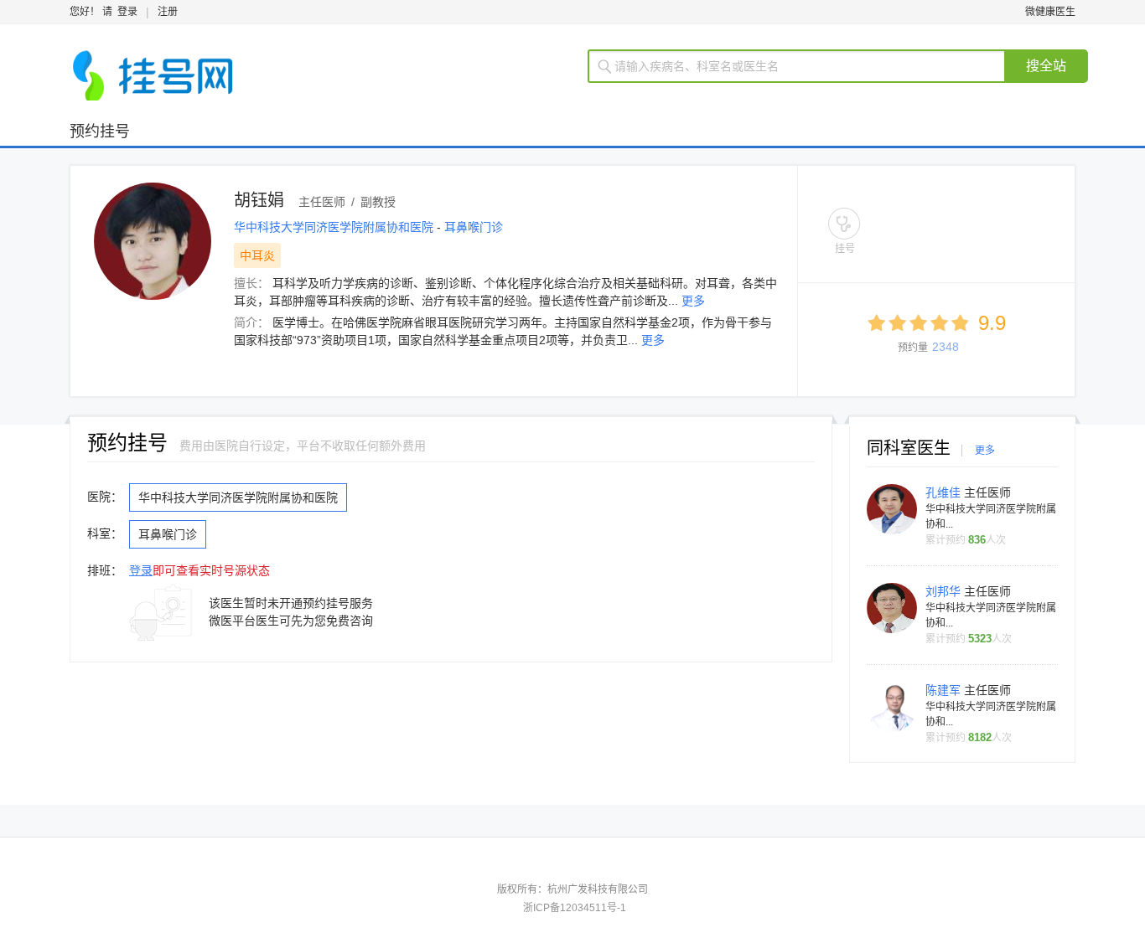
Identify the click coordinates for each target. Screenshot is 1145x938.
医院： (104, 496)
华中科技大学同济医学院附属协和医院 (335, 227)
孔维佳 (944, 492)
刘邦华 (944, 591)
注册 (168, 12)
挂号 (845, 249)
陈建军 (944, 690)
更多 (693, 300)
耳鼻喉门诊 (473, 227)
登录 (127, 12)
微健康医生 (1050, 12)
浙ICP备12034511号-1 (574, 908)
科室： (104, 533)
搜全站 (1046, 66)
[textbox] (806, 66)
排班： (104, 570)
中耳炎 (257, 255)
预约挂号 (100, 131)
